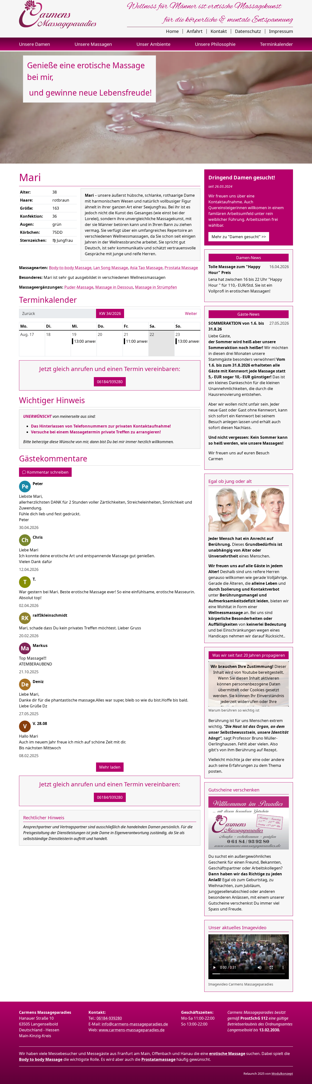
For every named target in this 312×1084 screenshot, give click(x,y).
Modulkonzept (282, 1073)
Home (172, 31)
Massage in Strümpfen (156, 287)
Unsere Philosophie (215, 44)
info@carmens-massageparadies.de (135, 1024)
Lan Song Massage (110, 267)
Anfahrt (195, 31)
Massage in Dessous (114, 287)
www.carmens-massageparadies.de (132, 1030)
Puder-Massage (78, 287)
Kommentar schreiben (47, 472)
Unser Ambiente (153, 44)
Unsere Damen (34, 44)
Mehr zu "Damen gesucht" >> (239, 236)
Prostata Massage (181, 267)
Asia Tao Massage (146, 267)
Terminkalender (276, 44)
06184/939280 (110, 381)
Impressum (281, 31)
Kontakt (219, 31)
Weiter (191, 313)
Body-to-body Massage (70, 267)
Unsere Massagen (93, 44)
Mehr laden (109, 767)
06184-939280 (109, 1018)
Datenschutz (248, 31)
